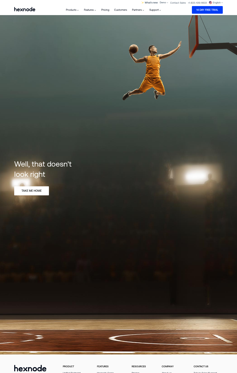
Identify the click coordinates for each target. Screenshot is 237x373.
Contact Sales (178, 3)
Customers (120, 9)
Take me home (32, 190)
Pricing (105, 9)
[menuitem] (72, 10)
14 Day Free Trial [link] (207, 9)
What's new (151, 2)
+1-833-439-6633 (197, 3)
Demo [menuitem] (163, 2)
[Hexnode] (24, 9)
